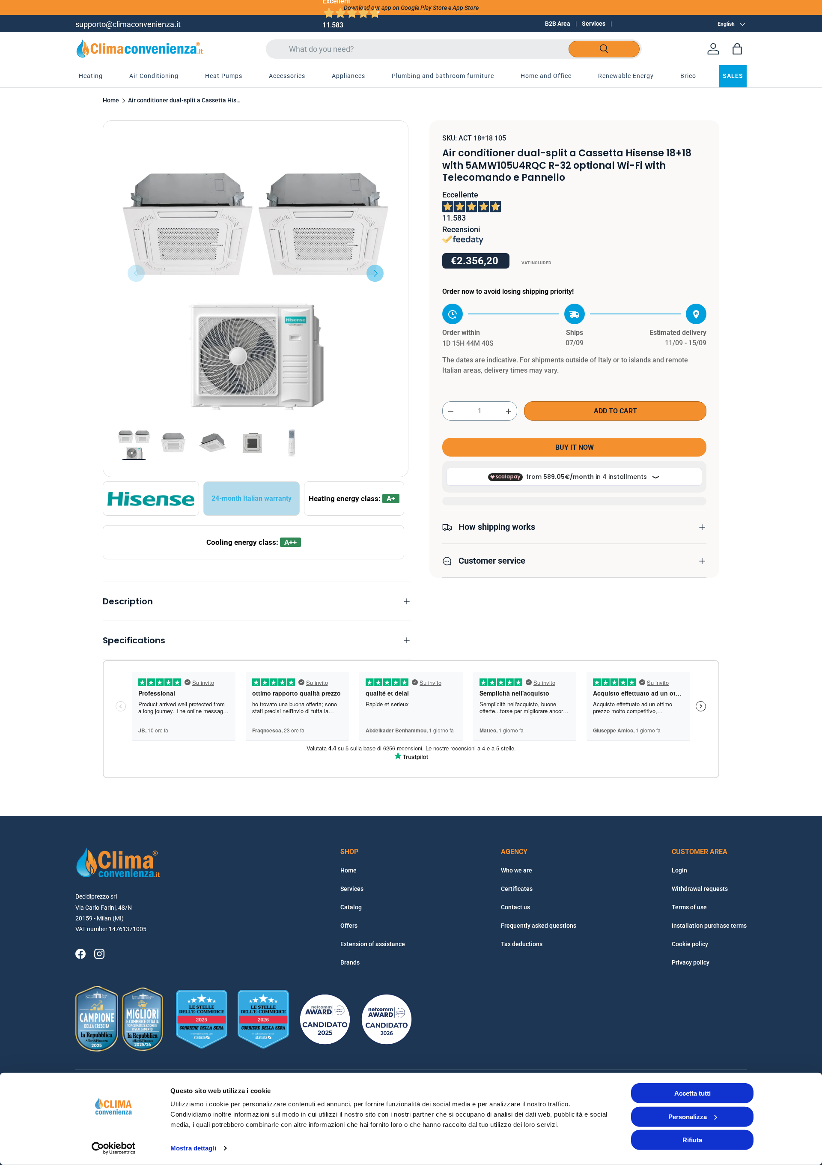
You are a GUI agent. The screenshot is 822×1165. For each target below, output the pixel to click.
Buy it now (574, 447)
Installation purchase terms (709, 925)
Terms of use (689, 907)
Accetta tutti (692, 1093)
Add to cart (615, 411)
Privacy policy (690, 962)
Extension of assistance (372, 944)
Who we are (516, 870)
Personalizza (687, 1116)
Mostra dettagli (193, 1148)
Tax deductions (521, 944)
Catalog (351, 907)
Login (679, 870)
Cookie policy (690, 944)
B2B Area (557, 23)
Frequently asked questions (538, 925)
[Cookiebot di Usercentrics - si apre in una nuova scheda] (113, 1148)
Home (111, 101)
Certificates (517, 888)
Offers (348, 925)
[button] (737, 48)
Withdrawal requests (700, 888)
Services (593, 23)
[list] (255, 273)
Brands (350, 962)
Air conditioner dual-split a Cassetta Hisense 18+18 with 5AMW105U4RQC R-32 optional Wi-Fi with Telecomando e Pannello (186, 101)
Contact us (515, 907)
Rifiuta (692, 1140)
